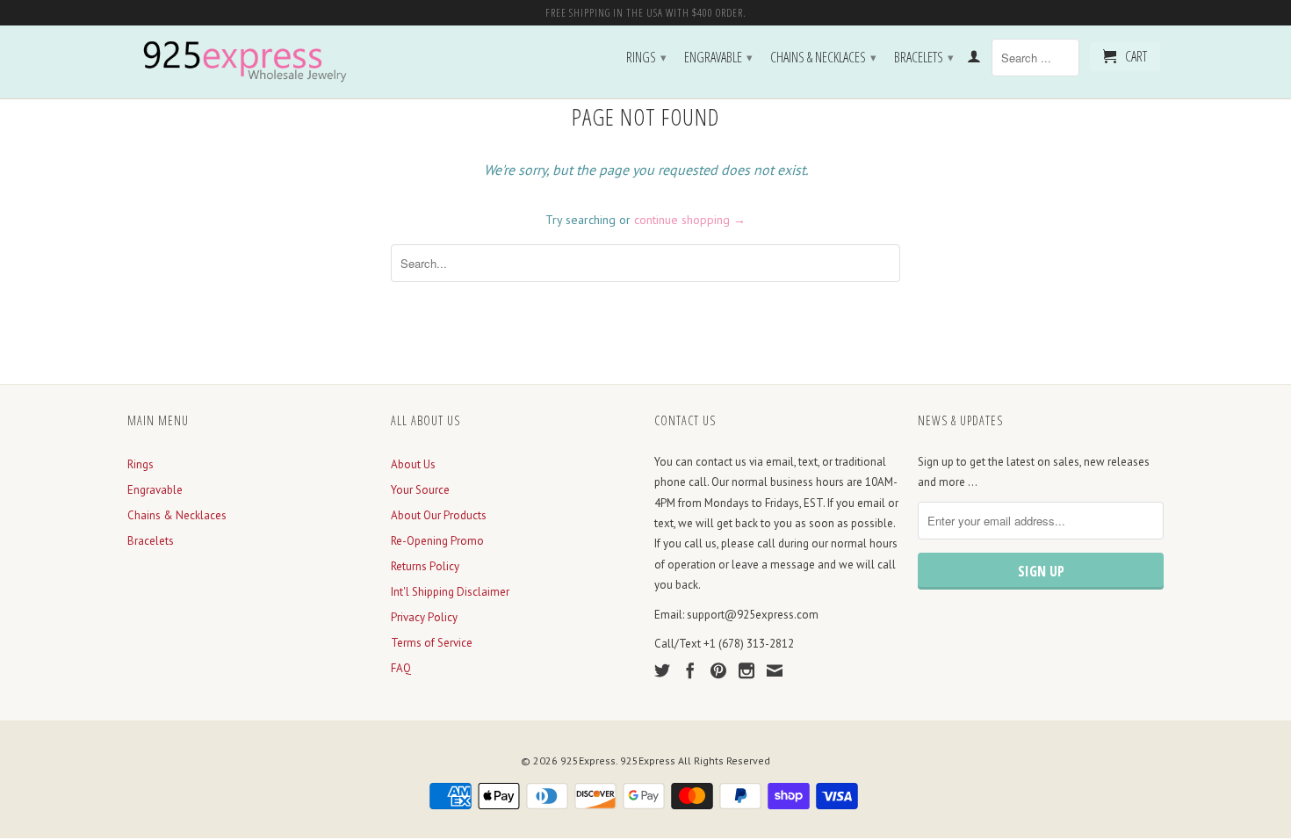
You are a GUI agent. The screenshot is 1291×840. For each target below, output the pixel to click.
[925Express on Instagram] (746, 670)
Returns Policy (425, 566)
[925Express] (250, 62)
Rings (646, 57)
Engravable (718, 57)
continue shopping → (690, 220)
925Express (588, 760)
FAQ (401, 668)
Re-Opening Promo (437, 540)
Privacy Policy (424, 617)
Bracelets (924, 57)
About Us (413, 464)
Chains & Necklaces (823, 57)
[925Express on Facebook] (690, 670)
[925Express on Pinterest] (718, 670)
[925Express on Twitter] (662, 670)
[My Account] (974, 59)
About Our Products (439, 515)
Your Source (420, 489)
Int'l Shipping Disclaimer (450, 591)
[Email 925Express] (775, 670)
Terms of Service (431, 642)
